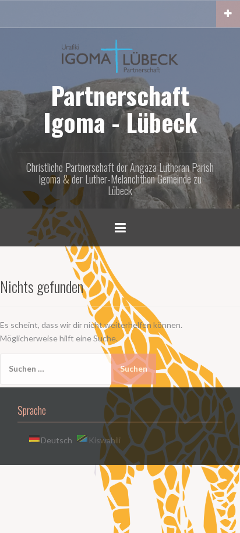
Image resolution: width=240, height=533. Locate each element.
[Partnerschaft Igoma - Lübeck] (120, 55)
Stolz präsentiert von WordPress (68, 480)
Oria (173, 480)
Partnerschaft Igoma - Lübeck (120, 108)
